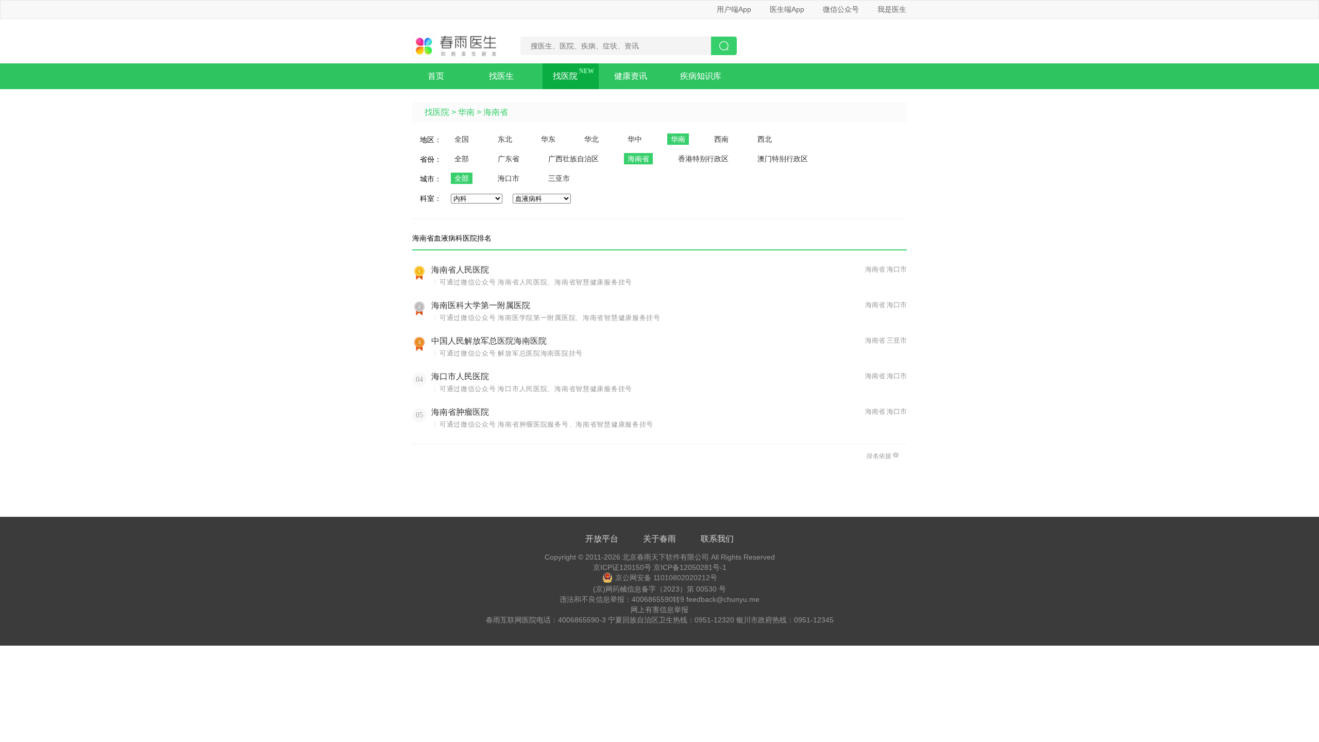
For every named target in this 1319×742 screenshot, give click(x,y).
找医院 (565, 76)
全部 (461, 159)
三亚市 (559, 178)
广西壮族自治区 (573, 159)
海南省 (495, 112)
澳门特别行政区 (782, 159)
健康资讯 (630, 76)
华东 (548, 139)
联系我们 (717, 538)
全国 (461, 139)
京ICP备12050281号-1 (689, 567)
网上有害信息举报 (659, 609)
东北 (505, 139)
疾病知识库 (700, 76)
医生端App (787, 9)
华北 (591, 139)
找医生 (501, 76)
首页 (436, 76)
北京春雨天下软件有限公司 (665, 557)
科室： (431, 198)
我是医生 (891, 9)
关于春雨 (659, 538)
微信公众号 (841, 9)
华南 (466, 112)
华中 (635, 139)
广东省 (508, 159)
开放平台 (601, 538)
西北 (764, 139)
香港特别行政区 (703, 159)
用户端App (734, 9)
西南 (721, 139)
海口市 (508, 178)
